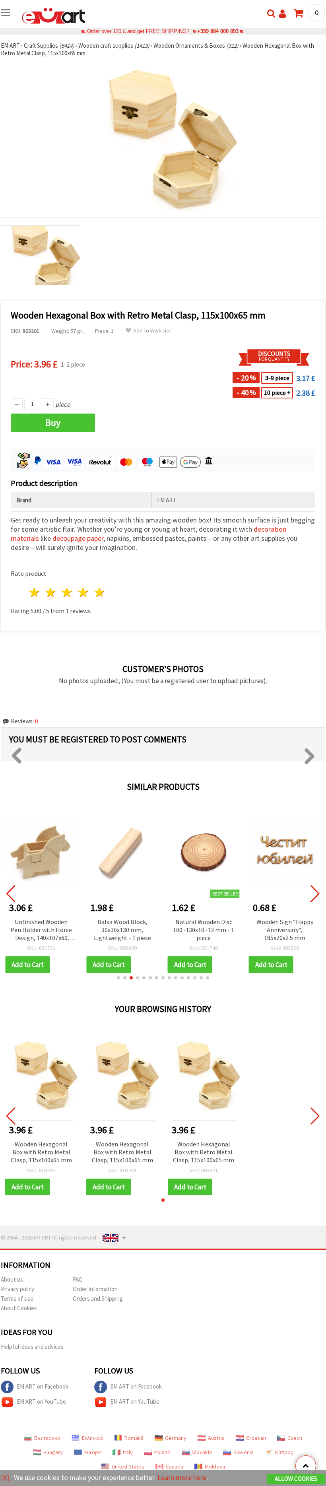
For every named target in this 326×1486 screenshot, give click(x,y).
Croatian (256, 1437)
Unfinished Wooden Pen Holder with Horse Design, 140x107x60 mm (41, 930)
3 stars (67, 592)
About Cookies (19, 1308)
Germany (175, 1437)
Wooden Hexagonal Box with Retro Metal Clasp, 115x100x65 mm (41, 1152)
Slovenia (243, 1452)
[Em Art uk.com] (53, 15)
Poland (162, 1452)
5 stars (99, 592)
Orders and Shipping (98, 1298)
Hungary (53, 1452)
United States (128, 1466)
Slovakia (202, 1452)
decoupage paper (77, 538)
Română (134, 1437)
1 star (35, 592)
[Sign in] (282, 14)
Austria (216, 1437)
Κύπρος (284, 1452)
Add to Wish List (152, 331)
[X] (5, 1477)
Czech (294, 1437)
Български (47, 1437)
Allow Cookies (296, 1478)
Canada (174, 1466)
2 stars (51, 592)
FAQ (78, 1279)
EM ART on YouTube (41, 1401)
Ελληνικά (92, 1437)
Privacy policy (17, 1289)
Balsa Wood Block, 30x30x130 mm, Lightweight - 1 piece (122, 930)
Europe (92, 1452)
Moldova (215, 1466)
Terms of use (17, 1298)
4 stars (83, 592)
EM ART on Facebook (42, 1386)
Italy (128, 1452)
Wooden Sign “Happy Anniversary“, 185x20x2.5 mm (284, 930)
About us (12, 1279)
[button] (118, 977)
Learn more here (181, 1477)
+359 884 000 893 (218, 31)
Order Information (95, 1289)
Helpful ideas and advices (32, 1346)
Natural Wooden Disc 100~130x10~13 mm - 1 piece (203, 930)
